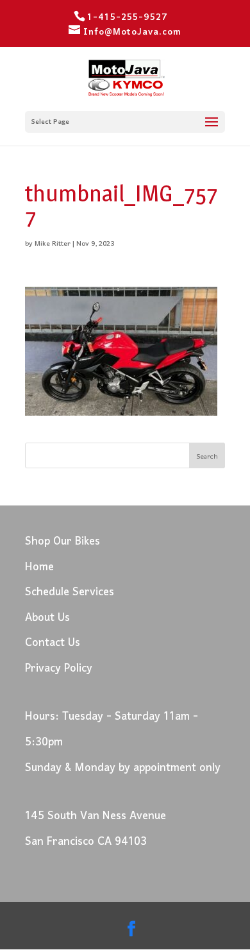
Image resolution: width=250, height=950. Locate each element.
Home (39, 567)
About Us (47, 618)
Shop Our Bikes (62, 542)
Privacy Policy (58, 669)
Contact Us (52, 643)
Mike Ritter (53, 243)
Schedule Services (69, 592)
